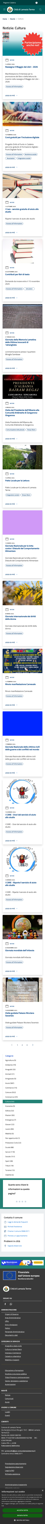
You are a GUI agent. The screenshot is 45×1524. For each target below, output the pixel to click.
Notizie (12, 60)
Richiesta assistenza (12, 1474)
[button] (22, 1520)
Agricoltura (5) (10, 1060)
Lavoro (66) (9, 1129)
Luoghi (7, 1412)
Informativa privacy (12, 1488)
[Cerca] (40, 9)
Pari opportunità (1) (12, 1138)
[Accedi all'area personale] (36, 2)
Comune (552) (10, 1092)
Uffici (7, 1321)
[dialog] (22, 1506)
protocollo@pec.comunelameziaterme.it (20, 1451)
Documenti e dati (11, 1335)
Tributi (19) (9, 1165)
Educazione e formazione (14, 1370)
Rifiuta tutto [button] (22, 1515)
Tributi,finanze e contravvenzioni (17, 1377)
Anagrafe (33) (10, 1069)
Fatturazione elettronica (10, 1445)
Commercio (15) (11, 1087)
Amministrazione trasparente (16, 1484)
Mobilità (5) (9, 1133)
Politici (7, 1328)
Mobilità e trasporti (12, 1360)
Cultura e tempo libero (13, 1349)
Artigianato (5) (10, 1078)
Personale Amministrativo (14, 1331)
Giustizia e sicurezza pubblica (16, 1374)
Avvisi (7, 1402)
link (3, 1506)
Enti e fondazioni (11, 1324)
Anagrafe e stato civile (13, 1346)
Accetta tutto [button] (22, 1510)
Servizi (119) (10, 1152)
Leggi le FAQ (9, 1470)
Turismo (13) (10, 1170)
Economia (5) (10, 1106)
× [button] (42, 1490)
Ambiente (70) (10, 1065)
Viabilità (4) (9, 1174)
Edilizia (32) (9, 1110)
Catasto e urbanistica (13, 1356)
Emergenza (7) (10, 1120)
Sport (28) (9, 1161)
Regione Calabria (9, 2)
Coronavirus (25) (11, 1097)
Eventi (7, 1415)
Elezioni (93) (9, 1115)
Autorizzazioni (10, 1384)
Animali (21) (9, 1074)
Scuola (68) (9, 1147)
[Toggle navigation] (4, 9)
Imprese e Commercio (13, 1353)
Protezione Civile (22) (13, 1142)
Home (5, 18)
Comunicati (9, 1398)
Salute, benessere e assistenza (16, 1381)
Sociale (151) (10, 1156)
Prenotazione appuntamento (15, 1463)
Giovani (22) (9, 1124)
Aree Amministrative (13, 1317)
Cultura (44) (9, 1101)
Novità (12, 18)
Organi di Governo (11, 1314)
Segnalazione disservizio (14, 1467)
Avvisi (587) (9, 1083)
